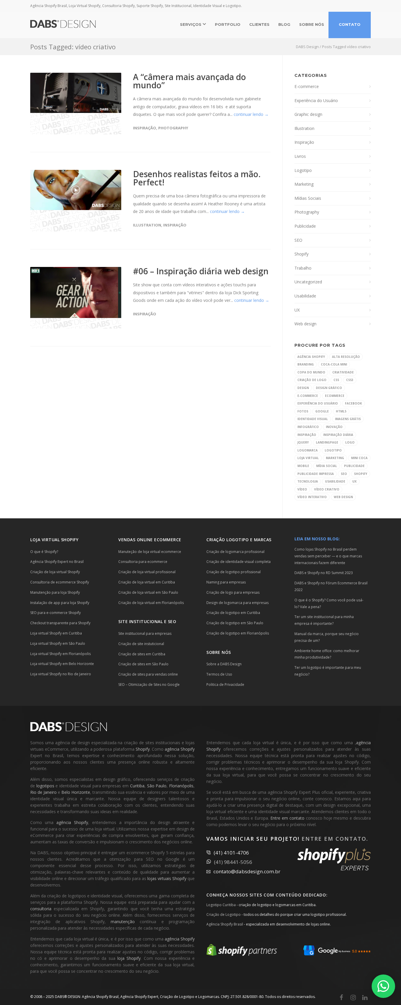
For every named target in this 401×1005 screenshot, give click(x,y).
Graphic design (308, 114)
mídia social (326, 466)
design (303, 388)
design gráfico (329, 388)
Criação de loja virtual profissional (147, 571)
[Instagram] (353, 997)
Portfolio (227, 24)
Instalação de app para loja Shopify (59, 602)
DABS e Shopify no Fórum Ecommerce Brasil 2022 (331, 586)
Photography (173, 128)
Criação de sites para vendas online (148, 674)
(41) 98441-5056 (233, 862)
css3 (349, 380)
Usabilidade (305, 296)
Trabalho (302, 268)
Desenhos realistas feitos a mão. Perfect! (197, 178)
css (336, 380)
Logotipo (303, 170)
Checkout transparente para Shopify (60, 622)
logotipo (333, 450)
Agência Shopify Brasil (224, 924)
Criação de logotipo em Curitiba (233, 612)
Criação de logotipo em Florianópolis (237, 633)
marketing (335, 458)
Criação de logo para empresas (233, 592)
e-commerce (307, 396)
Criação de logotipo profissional (233, 571)
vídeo (302, 489)
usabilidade (335, 481)
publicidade (354, 466)
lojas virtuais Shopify (166, 878)
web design (343, 497)
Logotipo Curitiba (221, 904)
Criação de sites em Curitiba (141, 654)
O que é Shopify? (44, 551)
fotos (302, 411)
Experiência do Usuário (316, 100)
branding (305, 364)
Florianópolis (181, 786)
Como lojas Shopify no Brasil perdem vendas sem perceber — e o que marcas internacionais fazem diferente (328, 556)
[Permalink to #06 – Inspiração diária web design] (75, 292)
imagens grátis (348, 419)
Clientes (259, 24)
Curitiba (137, 786)
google (322, 411)
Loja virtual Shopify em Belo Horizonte (62, 663)
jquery (303, 442)
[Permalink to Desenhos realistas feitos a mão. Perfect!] (75, 190)
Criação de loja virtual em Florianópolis (151, 602)
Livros (300, 156)
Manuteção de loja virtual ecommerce (149, 551)
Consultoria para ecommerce (142, 561)
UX (297, 310)
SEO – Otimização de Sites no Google (149, 684)
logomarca (307, 450)
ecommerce (334, 396)
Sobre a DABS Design (224, 663)
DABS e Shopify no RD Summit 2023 (323, 572)
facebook (353, 403)
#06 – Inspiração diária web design (201, 271)
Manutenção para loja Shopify (55, 592)
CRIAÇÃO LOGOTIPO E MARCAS (239, 539)
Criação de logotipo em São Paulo (234, 622)
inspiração (306, 435)
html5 (341, 411)
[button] (383, 986)
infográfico (308, 427)
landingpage (327, 442)
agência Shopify (311, 357)
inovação (334, 427)
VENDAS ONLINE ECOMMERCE (149, 539)
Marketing (304, 184)
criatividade (343, 372)
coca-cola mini (334, 364)
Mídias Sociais (307, 198)
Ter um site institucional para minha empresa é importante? (324, 620)
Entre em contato (287, 818)
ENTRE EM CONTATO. (334, 838)
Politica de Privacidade (225, 684)
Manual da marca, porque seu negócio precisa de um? (326, 637)
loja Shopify (129, 958)
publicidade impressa (315, 474)
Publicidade (305, 226)
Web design (305, 323)
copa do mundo (311, 372)
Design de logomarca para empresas (237, 602)
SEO (298, 240)
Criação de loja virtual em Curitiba (146, 582)
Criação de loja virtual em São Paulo (148, 592)
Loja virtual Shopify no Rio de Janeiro (60, 673)
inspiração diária (338, 435)
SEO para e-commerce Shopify (55, 612)
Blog (284, 24)
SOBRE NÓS (311, 24)
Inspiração (144, 128)
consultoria (40, 908)
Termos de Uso (219, 674)
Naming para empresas (226, 582)
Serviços (191, 24)
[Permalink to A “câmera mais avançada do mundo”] (75, 93)
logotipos (45, 786)
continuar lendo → (251, 114)
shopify (360, 474)
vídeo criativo (326, 489)
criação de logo (311, 380)
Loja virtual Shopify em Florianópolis (60, 653)
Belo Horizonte (75, 792)
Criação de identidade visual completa (238, 561)
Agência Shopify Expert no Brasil (57, 561)
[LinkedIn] (365, 997)
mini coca (359, 458)
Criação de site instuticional (141, 643)
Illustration (147, 225)
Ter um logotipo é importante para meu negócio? (327, 671)
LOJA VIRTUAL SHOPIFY (54, 539)
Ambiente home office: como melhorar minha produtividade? (326, 654)
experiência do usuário (317, 403)
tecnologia (307, 481)
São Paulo (157, 786)
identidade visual (312, 419)
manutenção (123, 921)
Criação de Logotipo (223, 914)
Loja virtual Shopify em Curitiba (56, 633)
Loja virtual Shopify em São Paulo (57, 643)
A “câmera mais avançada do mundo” (189, 81)
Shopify (301, 254)
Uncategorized (308, 282)
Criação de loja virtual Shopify (55, 571)
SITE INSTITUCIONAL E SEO (147, 621)
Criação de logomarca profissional (235, 551)
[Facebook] (341, 997)
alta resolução (346, 357)
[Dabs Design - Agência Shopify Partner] (241, 954)
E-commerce (306, 86)
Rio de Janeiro (43, 792)
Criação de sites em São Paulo (143, 663)
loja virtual (308, 458)
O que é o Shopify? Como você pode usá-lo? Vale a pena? (328, 603)
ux (354, 481)
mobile (303, 466)
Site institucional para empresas (144, 633)
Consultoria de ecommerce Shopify (59, 582)
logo (350, 442)
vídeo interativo (312, 497)
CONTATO (349, 24)
